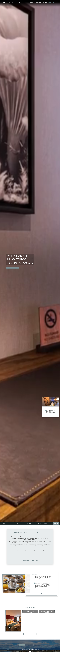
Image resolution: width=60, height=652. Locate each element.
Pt (15, 2)
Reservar (56, 523)
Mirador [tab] (30, 645)
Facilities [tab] (39, 645)
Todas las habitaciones (30, 633)
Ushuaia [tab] (22, 645)
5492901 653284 (23, 2)
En (12, 2)
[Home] (53, 2)
